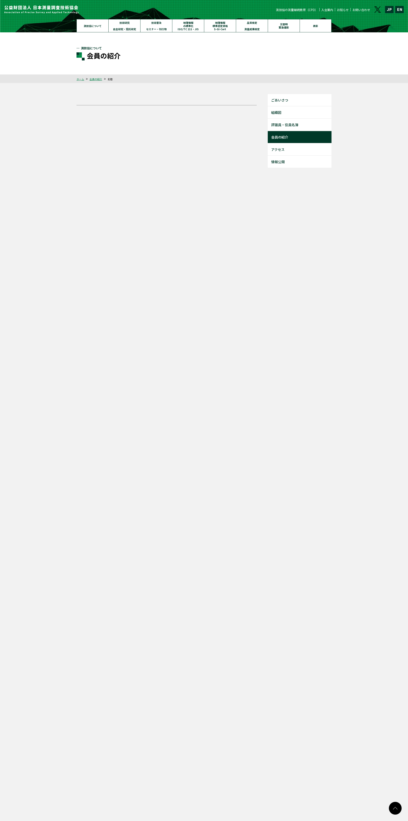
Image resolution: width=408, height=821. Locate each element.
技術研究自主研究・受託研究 (124, 26)
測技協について (93, 26)
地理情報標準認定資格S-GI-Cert (220, 26)
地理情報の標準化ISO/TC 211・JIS (188, 26)
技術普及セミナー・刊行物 (156, 26)
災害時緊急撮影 (284, 25)
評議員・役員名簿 (284, 124)
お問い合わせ (361, 10)
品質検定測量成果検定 (252, 26)
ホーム (80, 79)
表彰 (315, 26)
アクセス (278, 149)
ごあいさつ (279, 100)
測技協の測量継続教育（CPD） (297, 10)
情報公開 (278, 161)
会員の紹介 (95, 79)
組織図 (276, 112)
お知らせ (343, 10)
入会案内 (327, 10)
